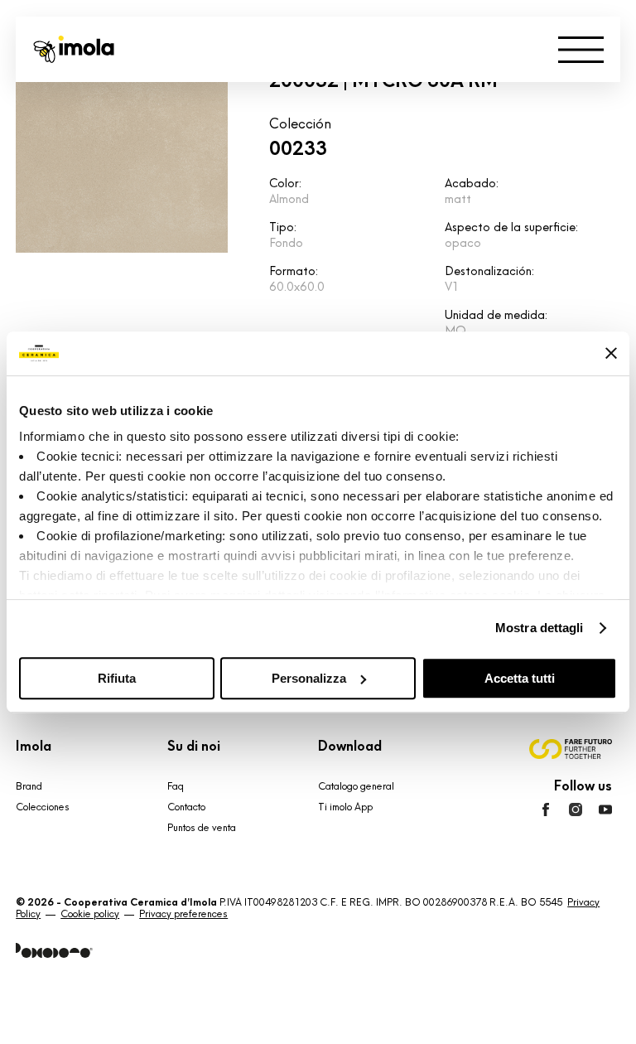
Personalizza (309, 678)
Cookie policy (89, 914)
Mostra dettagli (539, 628)
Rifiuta (117, 678)
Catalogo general (356, 786)
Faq (175, 786)
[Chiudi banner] (611, 353)
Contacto (186, 807)
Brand (29, 786)
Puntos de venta (201, 828)
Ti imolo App (345, 807)
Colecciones (43, 807)
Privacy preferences (183, 914)
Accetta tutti (519, 678)
